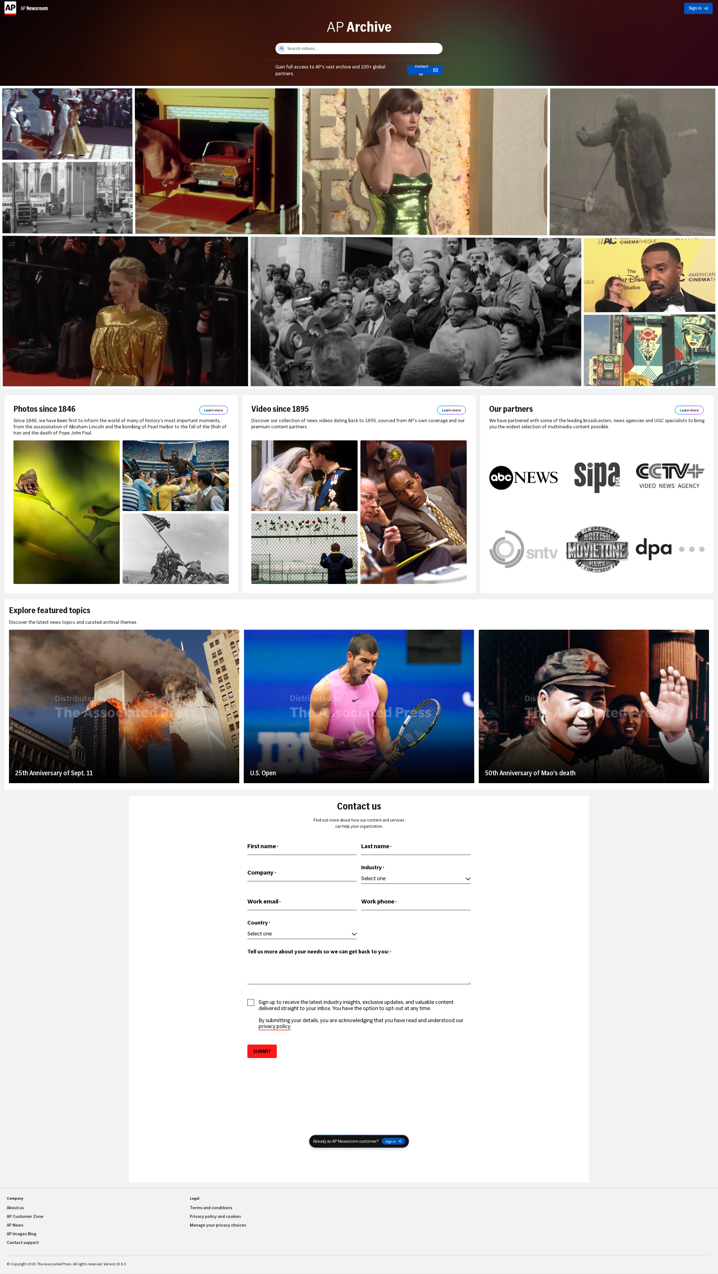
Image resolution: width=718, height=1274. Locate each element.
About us (15, 1208)
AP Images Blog (21, 1234)
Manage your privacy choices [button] (218, 1225)
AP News (15, 1225)
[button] (26, 7)
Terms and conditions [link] (211, 1208)
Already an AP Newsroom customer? (346, 1141)
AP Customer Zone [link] (25, 1216)
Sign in (390, 1141)
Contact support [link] (23, 1242)
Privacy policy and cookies (215, 1216)
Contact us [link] (421, 70)
